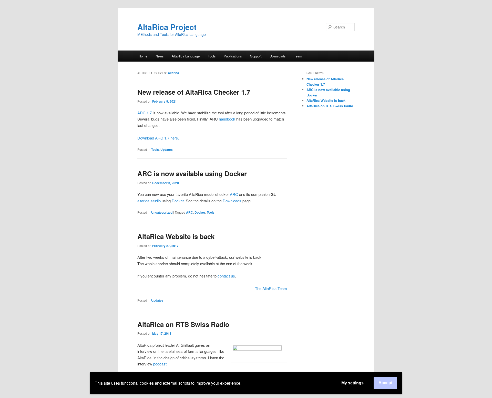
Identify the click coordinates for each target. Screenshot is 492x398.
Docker (178, 200)
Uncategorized (161, 212)
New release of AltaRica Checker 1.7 (193, 92)
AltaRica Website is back (175, 236)
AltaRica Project (167, 26)
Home (143, 56)
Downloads (278, 56)
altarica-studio (149, 200)
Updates (166, 149)
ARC (234, 194)
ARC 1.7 (144, 112)
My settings (352, 383)
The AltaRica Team (271, 288)
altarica (173, 73)
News (160, 56)
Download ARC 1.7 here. (158, 138)
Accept (385, 383)
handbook (227, 119)
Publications (233, 56)
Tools (155, 149)
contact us (226, 275)
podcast (160, 363)
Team (298, 56)
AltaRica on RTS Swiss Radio (183, 324)
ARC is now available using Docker (192, 173)
